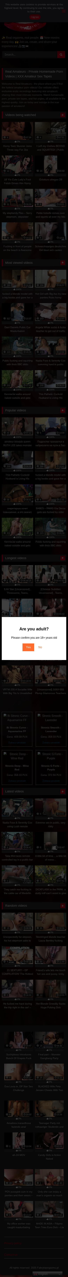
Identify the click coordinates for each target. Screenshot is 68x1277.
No (40, 647)
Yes (28, 647)
